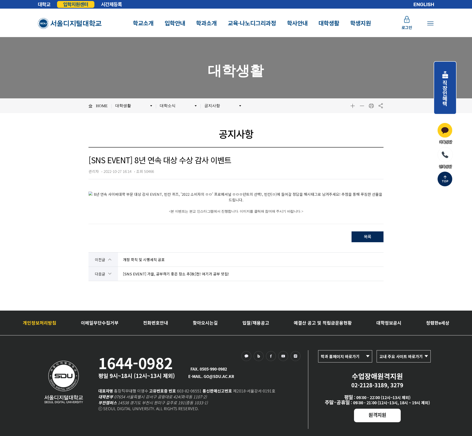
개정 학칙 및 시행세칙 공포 (144, 259)
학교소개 (143, 23)
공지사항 (212, 106)
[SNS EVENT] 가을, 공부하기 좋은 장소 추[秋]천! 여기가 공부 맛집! (176, 273)
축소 (362, 106)
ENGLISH (423, 4)
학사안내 (297, 23)
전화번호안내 (155, 322)
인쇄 (371, 106)
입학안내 (175, 23)
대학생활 (329, 23)
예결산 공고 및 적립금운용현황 (323, 322)
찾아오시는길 (205, 322)
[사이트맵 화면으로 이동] (430, 23)
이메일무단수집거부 (99, 322)
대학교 (44, 4)
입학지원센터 (75, 4)
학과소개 (206, 23)
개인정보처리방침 (39, 322)
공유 (381, 106)
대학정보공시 (388, 322)
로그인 (407, 27)
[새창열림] (247, 357)
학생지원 (360, 23)
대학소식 (168, 106)
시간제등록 (111, 4)
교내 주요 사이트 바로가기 (401, 356)
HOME (102, 106)
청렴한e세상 (437, 322)
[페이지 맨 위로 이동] (445, 179)
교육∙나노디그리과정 (252, 23)
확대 (352, 106)
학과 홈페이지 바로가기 (340, 356)
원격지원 (377, 414)
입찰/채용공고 (255, 322)
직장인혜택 (445, 90)
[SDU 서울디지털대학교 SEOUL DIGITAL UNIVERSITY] (70, 23)
